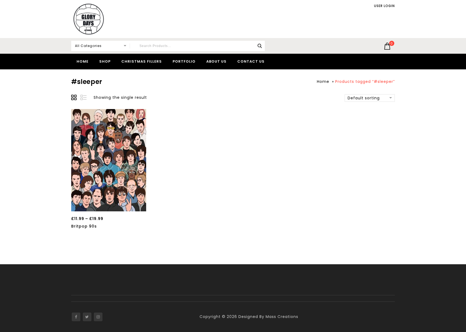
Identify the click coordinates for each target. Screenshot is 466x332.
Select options (108, 205)
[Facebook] (76, 317)
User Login (384, 6)
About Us (216, 61)
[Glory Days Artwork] (88, 19)
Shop (105, 61)
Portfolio (184, 61)
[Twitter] (87, 317)
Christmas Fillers (141, 61)
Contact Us (251, 61)
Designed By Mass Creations (268, 316)
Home (82, 61)
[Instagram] (98, 317)
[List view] (83, 98)
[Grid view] (74, 98)
